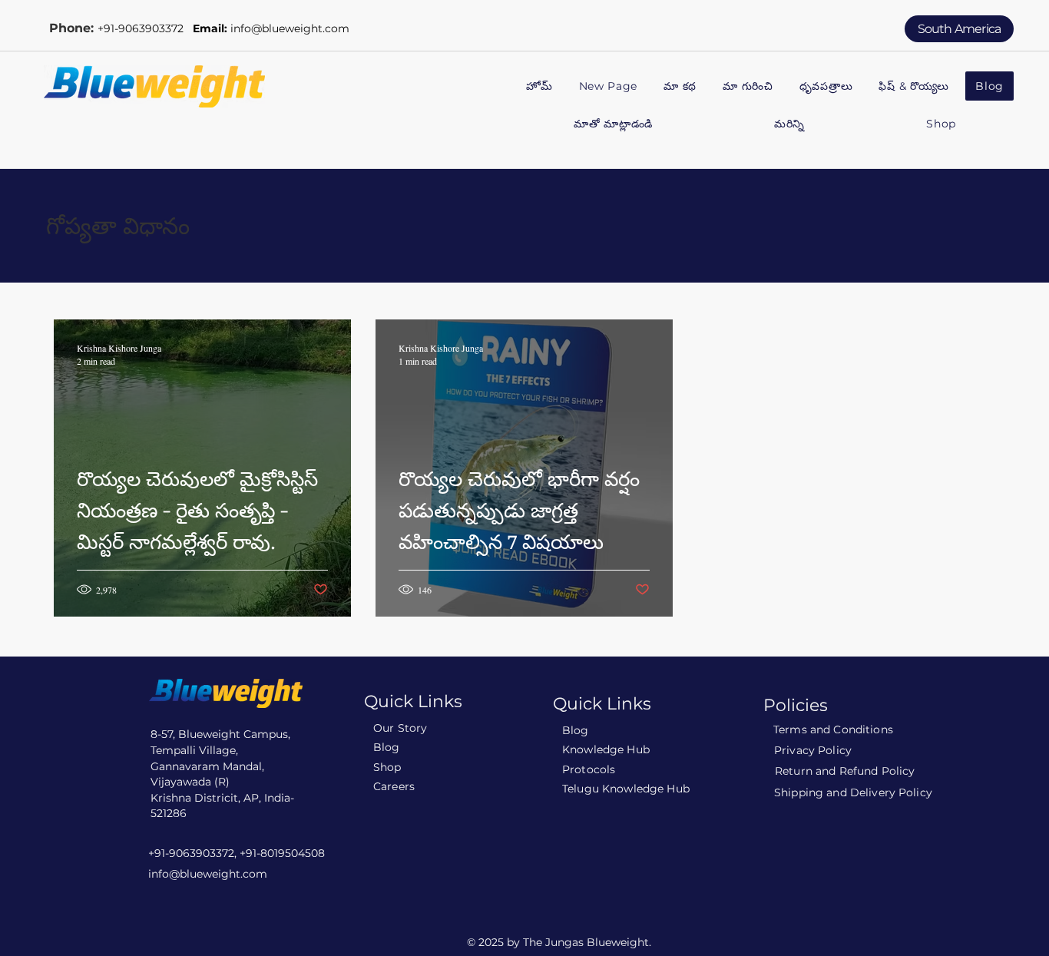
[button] (748, 87)
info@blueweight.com (289, 28)
